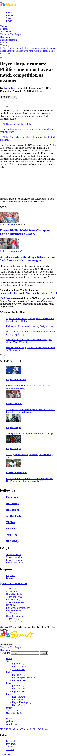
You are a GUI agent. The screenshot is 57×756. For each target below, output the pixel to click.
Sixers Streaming (14, 557)
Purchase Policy (13, 610)
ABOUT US (12, 710)
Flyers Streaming (14, 560)
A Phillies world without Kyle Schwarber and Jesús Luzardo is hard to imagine (28, 258)
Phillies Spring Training (23, 677)
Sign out (4, 42)
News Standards (14, 594)
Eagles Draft (18, 699)
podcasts (10, 721)
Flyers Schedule (7, 50)
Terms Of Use (13, 619)
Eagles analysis (13, 427)
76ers (8, 661)
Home (9, 658)
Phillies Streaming (30, 48)
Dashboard (5, 37)
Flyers (9, 21)
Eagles (9, 12)
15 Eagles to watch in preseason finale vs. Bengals (30, 433)
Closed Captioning (15, 616)
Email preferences (8, 39)
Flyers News (18, 686)
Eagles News (18, 697)
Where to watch (13, 554)
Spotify (35, 293)
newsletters (11, 724)
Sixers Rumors (19, 666)
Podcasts (4, 28)
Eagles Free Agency (21, 702)
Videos (3, 26)
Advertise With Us (15, 602)
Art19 (54, 293)
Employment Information (18, 608)
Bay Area (10, 575)
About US (11, 588)
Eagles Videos (19, 705)
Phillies (9, 15)
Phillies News (6, 224)
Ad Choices (11, 613)
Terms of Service (14, 597)
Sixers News (18, 664)
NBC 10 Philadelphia (10, 729)
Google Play (24, 293)
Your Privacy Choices (19, 622)
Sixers (9, 18)
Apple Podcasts (8, 293)
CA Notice (11, 605)
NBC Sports (42, 729)
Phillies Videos (19, 680)
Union (9, 708)
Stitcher (45, 293)
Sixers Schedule (47, 48)
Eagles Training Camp (10, 48)
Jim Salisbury (10, 88)
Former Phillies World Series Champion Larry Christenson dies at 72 (25, 232)
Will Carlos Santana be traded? (16, 124)
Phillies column (7, 251)
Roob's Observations (16, 472)
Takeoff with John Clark (27, 50)
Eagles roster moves (16, 379)
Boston (9, 578)
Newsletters (5, 31)
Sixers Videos (18, 669)
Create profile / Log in (10, 34)
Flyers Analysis (19, 688)
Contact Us (11, 591)
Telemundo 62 (28, 729)
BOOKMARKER (8, 97)
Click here (5, 298)
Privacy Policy (13, 599)
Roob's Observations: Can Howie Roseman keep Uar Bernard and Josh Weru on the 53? (29, 479)
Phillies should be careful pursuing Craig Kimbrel (30, 326)
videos (9, 718)
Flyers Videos (18, 691)
